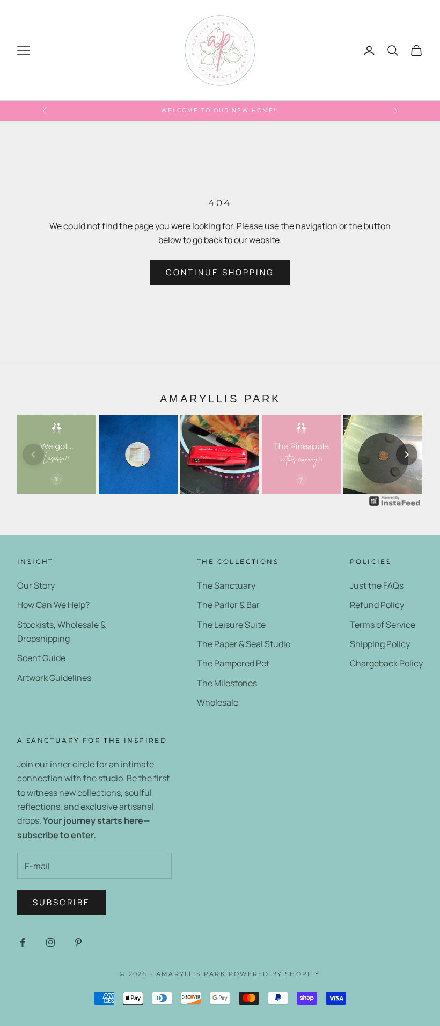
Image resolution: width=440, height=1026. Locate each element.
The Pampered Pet (233, 663)
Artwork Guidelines (54, 678)
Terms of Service (382, 625)
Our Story (36, 585)
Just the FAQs (377, 585)
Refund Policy (377, 605)
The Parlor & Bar (228, 605)
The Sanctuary (226, 585)
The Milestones (227, 683)
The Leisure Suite (231, 625)
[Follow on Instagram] (50, 942)
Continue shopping (220, 272)
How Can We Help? (53, 605)
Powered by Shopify (274, 974)
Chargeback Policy (386, 663)
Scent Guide (41, 658)
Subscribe (61, 902)
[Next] (406, 454)
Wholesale (217, 702)
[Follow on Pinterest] (78, 942)
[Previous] (33, 454)
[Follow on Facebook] (22, 942)
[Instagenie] (395, 501)
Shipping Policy (380, 644)
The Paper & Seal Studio (243, 644)
